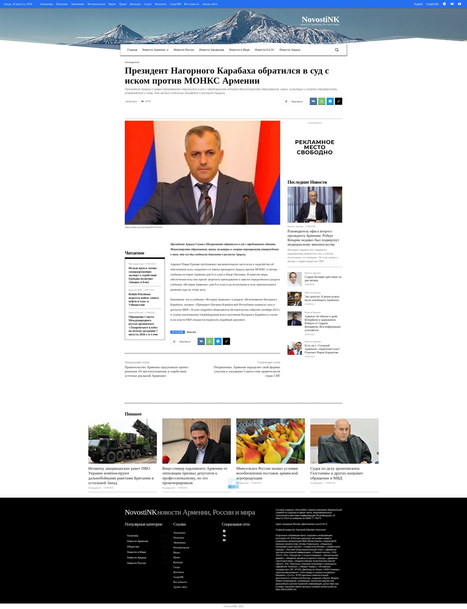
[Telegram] (444, 4)
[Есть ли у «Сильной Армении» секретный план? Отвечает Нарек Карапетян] (294, 348)
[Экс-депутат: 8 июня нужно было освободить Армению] (294, 299)
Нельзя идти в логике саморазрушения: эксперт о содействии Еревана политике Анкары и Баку (143, 275)
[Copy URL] (338, 101)
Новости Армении (295, 226)
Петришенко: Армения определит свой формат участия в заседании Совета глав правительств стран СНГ (247, 371)
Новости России (136, 313)
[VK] (313, 101)
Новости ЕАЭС (135, 290)
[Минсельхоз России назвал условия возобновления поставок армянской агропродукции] (270, 441)
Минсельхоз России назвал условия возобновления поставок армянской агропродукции (267, 473)
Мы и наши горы (136, 264)
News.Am (191, 332)
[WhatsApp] (321, 101)
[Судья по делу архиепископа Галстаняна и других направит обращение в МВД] (344, 441)
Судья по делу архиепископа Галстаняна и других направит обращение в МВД (336, 473)
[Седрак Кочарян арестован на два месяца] (294, 279)
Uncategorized (132, 62)
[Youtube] (459, 4)
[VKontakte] (452, 4)
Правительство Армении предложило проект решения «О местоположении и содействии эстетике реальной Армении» (156, 371)
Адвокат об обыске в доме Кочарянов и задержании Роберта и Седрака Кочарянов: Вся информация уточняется (322, 323)
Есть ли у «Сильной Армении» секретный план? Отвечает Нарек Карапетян (322, 349)
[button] (336, 49)
